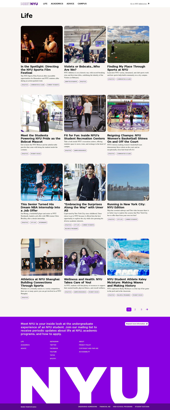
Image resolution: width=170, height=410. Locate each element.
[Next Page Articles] (147, 309)
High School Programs (122, 406)
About (81, 342)
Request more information (135, 324)
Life (45, 4)
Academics (57, 4)
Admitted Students (71, 81)
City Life (33, 222)
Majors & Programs (71, 228)
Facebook (54, 348)
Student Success (142, 406)
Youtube (53, 352)
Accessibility (84, 352)
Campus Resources (80, 150)
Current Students (53, 85)
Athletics (25, 85)
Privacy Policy (85, 345)
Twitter (53, 345)
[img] (42, 44)
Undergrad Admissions (87, 406)
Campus (82, 4)
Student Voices (36, 153)
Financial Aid (105, 406)
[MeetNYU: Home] (29, 3)
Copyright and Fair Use (88, 348)
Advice (70, 4)
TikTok (52, 355)
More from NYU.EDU (28, 407)
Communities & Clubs (37, 85)
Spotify (53, 359)
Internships (42, 222)
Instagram (54, 342)
